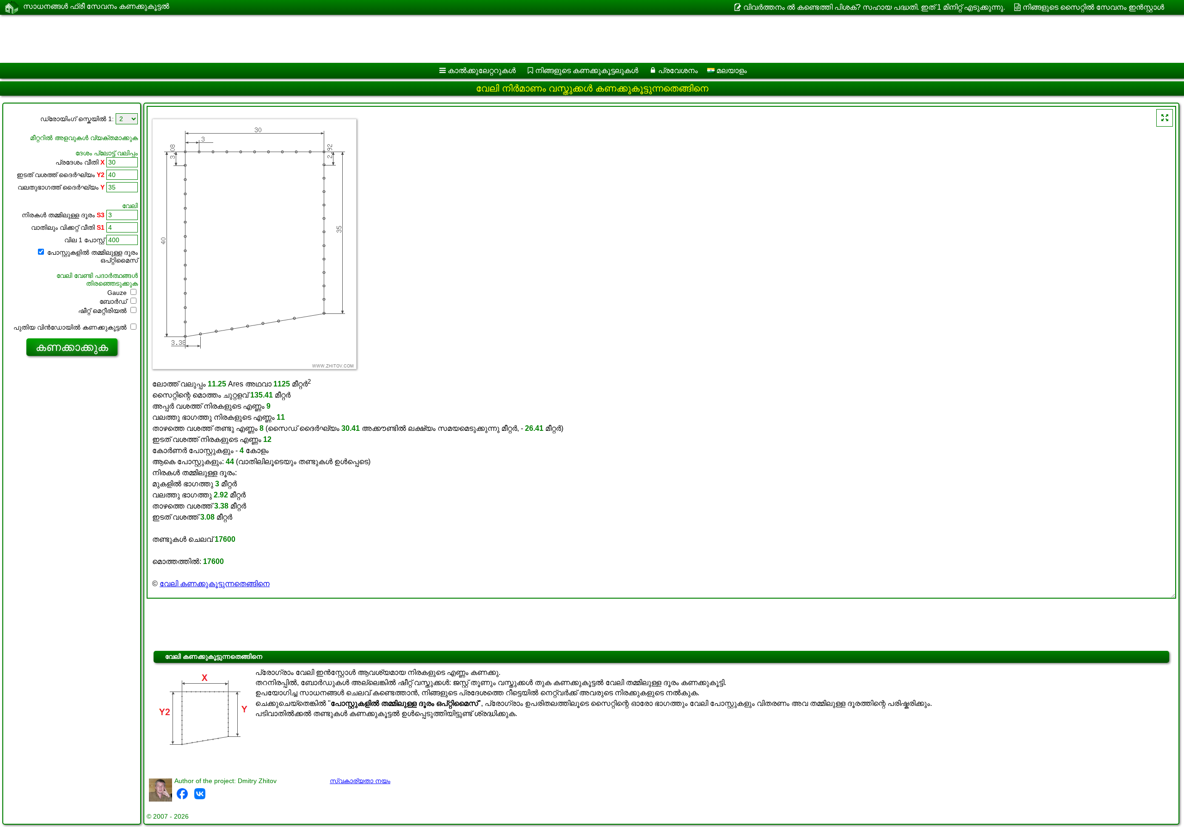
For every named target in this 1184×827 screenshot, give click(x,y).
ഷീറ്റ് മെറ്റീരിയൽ (103, 310)
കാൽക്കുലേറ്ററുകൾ (482, 70)
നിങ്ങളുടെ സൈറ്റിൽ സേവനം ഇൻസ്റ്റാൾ (1093, 7)
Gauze (118, 292)
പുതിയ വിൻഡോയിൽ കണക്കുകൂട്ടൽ (71, 327)
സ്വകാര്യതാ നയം (360, 780)
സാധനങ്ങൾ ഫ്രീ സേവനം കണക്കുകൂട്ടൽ (96, 6)
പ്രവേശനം (678, 70)
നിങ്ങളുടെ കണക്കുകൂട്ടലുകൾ (586, 70)
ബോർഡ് (114, 301)
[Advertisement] (280, 39)
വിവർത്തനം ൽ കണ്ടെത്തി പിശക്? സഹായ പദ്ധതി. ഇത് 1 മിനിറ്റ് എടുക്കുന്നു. (874, 7)
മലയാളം (731, 70)
